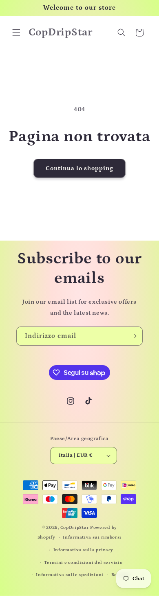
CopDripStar (74, 527)
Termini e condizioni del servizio (83, 562)
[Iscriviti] (133, 336)
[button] (16, 33)
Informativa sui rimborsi (92, 537)
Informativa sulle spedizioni (70, 574)
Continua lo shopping (79, 168)
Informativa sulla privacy (83, 550)
